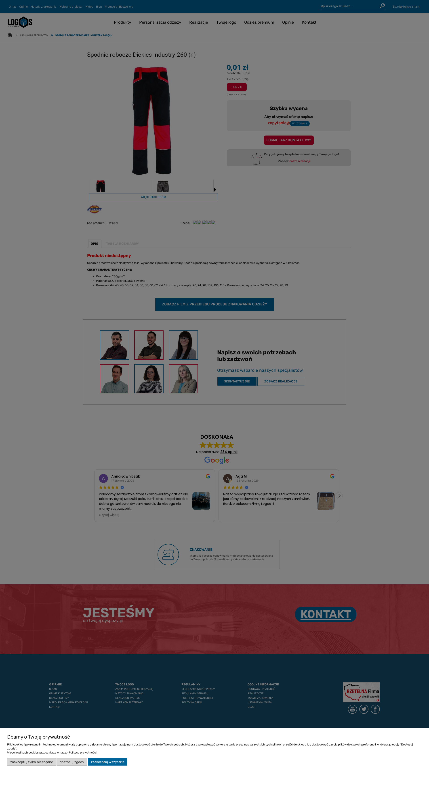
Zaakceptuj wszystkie (107, 762)
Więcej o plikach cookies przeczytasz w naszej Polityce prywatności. (52, 752)
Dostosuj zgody (72, 762)
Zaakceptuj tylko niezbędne (31, 762)
